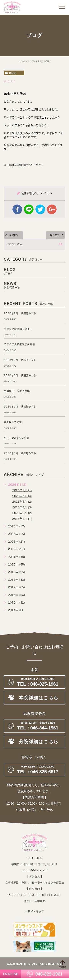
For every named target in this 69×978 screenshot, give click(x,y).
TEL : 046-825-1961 (34, 870)
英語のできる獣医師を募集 (19, 344)
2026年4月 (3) (22, 507)
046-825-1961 (34, 682)
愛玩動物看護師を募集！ (18, 329)
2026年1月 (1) (22, 518)
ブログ (30, 61)
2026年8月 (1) (22, 490)
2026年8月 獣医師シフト (20, 360)
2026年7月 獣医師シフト (20, 375)
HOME (22, 61)
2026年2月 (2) (22, 513)
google (52, 209)
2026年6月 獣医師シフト (20, 406)
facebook (17, 209)
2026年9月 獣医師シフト (20, 313)
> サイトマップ (34, 911)
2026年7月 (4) (22, 496)
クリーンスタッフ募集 (16, 438)
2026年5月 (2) (22, 501)
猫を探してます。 (14, 422)
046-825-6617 (34, 769)
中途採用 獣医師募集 (17, 391)
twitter (40, 209)
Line (29, 209)
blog (12, 73)
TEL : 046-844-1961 (34, 725)
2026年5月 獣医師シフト (20, 453)
